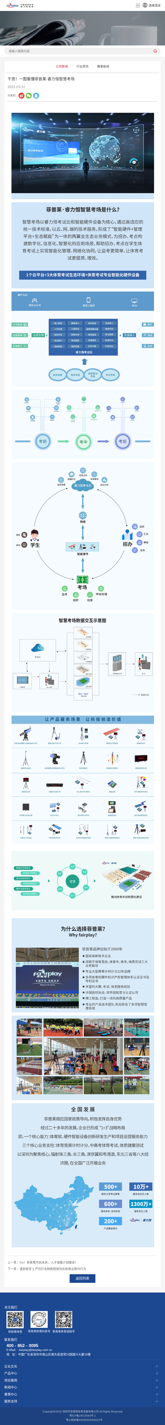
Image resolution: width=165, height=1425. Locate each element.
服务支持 (10, 1401)
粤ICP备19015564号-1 (82, 1415)
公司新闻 (62, 66)
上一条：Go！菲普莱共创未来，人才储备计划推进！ (43, 1262)
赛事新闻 (103, 66)
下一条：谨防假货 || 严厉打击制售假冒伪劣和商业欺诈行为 (47, 1269)
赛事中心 (10, 1394)
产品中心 (10, 1373)
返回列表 (82, 1278)
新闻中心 (10, 1387)
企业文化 (10, 1366)
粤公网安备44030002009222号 (84, 1420)
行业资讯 (82, 66)
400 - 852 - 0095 (22, 1345)
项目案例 (10, 1380)
